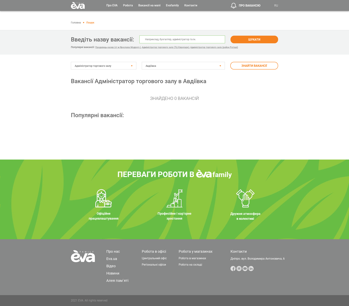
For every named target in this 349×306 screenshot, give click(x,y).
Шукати (254, 39)
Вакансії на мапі (149, 5)
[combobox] (103, 65)
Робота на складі (190, 264)
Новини (112, 273)
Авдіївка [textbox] (151, 65)
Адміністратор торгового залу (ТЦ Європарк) (165, 47)
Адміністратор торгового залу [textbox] (93, 65)
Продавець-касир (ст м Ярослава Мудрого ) (118, 47)
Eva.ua (111, 259)
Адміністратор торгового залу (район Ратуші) (214, 47)
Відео (111, 266)
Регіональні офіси (154, 264)
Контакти (190, 5)
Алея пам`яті (117, 280)
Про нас (113, 251)
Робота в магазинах (192, 258)
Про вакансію (249, 5)
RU (276, 5)
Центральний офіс (154, 258)
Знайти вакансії (254, 65)
